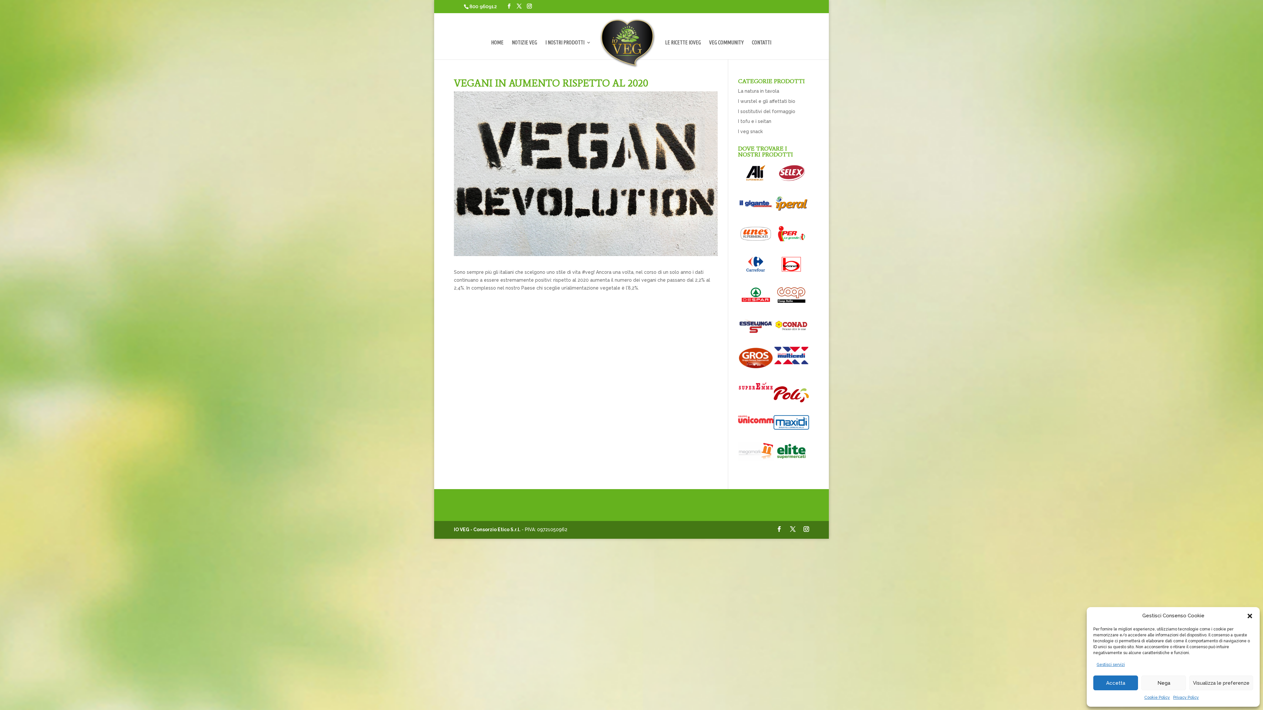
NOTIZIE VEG (524, 42)
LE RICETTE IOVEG (683, 42)
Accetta (1115, 683)
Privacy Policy (1186, 697)
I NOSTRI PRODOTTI (564, 42)
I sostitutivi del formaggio (766, 111)
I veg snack (750, 131)
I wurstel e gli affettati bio (766, 101)
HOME (497, 42)
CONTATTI (761, 42)
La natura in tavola (758, 91)
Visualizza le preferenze (1221, 683)
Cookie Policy (1157, 697)
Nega (1163, 683)
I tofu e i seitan (754, 121)
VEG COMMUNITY (726, 42)
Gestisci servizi (1111, 664)
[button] (1250, 616)
